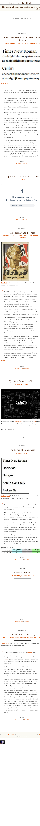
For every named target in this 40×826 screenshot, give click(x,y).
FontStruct (6, 659)
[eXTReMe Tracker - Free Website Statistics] (2, 743)
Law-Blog (23, 734)
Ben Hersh (4, 282)
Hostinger (26, 736)
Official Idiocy (17, 43)
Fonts (6, 43)
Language (27, 236)
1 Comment (19, 219)
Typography (22, 237)
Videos (31, 576)
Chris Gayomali (5, 496)
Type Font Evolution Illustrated (22, 176)
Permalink (25, 163)
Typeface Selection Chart (22, 381)
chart (34, 421)
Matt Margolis (5, 83)
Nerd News (14, 637)
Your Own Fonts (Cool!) (22, 634)
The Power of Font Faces (22, 449)
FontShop (29, 652)
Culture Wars (9, 236)
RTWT (3, 360)
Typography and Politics (22, 232)
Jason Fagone (5, 643)
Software (24, 637)
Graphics (25, 384)
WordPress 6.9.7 (9, 734)
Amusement (15, 576)
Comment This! (19, 368)
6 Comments (19, 163)
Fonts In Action (22, 572)
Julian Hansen (18, 421)
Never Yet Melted (20, 3)
